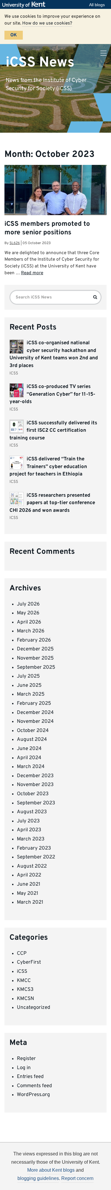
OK (13, 35)
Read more (32, 273)
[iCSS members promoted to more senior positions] (55, 199)
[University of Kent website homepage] (25, 5)
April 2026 (29, 622)
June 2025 (29, 685)
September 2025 (36, 667)
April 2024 (29, 758)
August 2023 (32, 812)
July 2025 (28, 676)
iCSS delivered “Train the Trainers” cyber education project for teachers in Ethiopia (48, 467)
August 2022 (32, 866)
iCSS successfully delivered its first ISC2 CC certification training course (53, 430)
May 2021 (27, 893)
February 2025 (34, 703)
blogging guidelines (38, 1178)
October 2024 (33, 731)
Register (26, 1059)
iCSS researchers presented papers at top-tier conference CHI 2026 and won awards (52, 503)
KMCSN (25, 999)
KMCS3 (25, 989)
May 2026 (28, 613)
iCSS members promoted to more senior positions (47, 228)
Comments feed (34, 1086)
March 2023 (30, 839)
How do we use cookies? (47, 23)
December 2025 (35, 649)
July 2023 (28, 821)
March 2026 (30, 631)
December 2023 (35, 776)
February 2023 (34, 848)
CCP (22, 953)
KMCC (24, 981)
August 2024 (32, 739)
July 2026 (28, 604)
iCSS (22, 971)
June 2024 (29, 749)
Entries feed (30, 1077)
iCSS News (40, 62)
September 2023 (36, 803)
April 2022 (29, 875)
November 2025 (35, 658)
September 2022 (36, 857)
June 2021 (28, 884)
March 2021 (30, 902)
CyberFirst (29, 962)
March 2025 (31, 694)
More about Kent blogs (51, 1170)
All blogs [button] (97, 4)
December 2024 (35, 713)
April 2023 (29, 830)
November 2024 (35, 721)
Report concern (77, 1178)
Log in (24, 1068)
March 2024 (31, 767)
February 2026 (34, 640)
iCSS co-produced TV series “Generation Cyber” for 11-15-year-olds (52, 394)
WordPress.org (33, 1095)
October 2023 (33, 794)
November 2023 (35, 785)
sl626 (14, 243)
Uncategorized (33, 1007)
